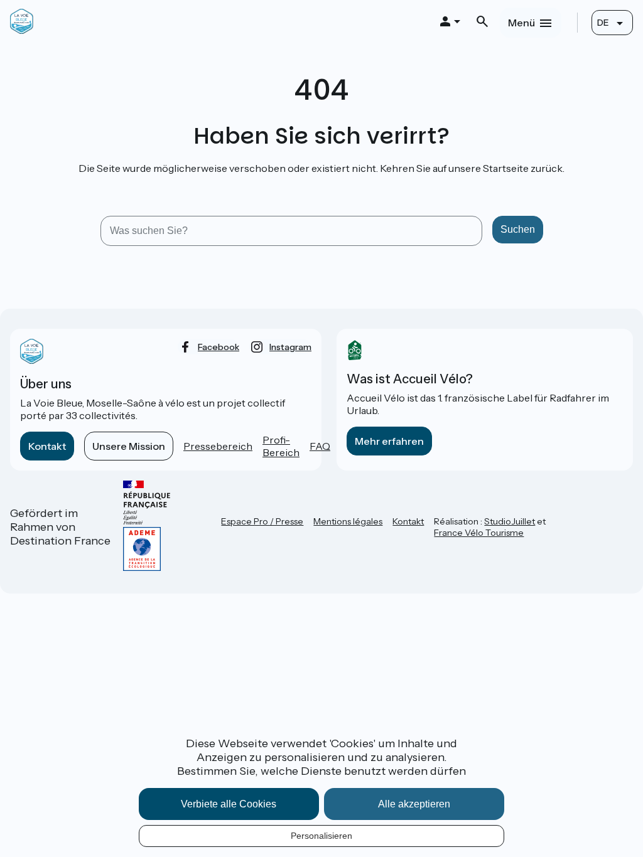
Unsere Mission (128, 446)
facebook (218, 347)
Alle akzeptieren (414, 804)
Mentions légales (347, 521)
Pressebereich (217, 446)
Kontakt (47, 446)
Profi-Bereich (281, 446)
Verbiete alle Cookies (228, 804)
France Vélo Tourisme (479, 532)
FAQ (320, 446)
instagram (290, 347)
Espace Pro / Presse (262, 521)
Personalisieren (321, 836)
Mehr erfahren (389, 441)
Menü (521, 22)
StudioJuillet (509, 521)
